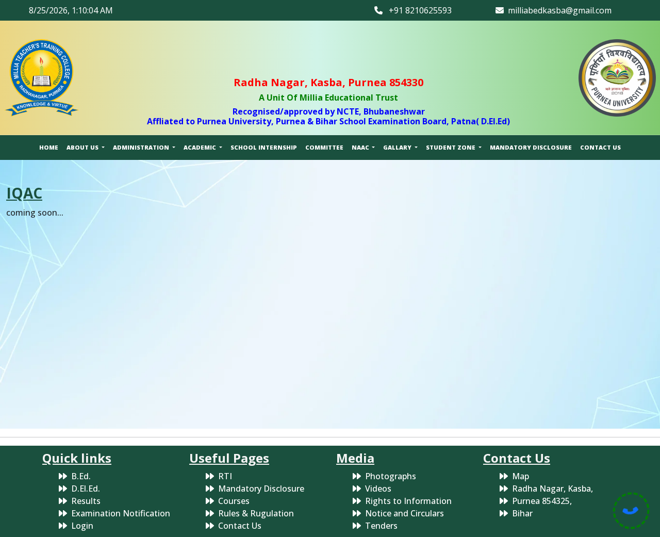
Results (86, 501)
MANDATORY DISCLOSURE (531, 147)
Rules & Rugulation (256, 513)
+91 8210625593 (417, 10)
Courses (234, 501)
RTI (225, 476)
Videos (378, 488)
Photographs (390, 476)
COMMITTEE (324, 147)
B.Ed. (81, 476)
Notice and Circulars (404, 513)
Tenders (381, 525)
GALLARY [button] (398, 147)
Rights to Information (408, 501)
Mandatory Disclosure (261, 488)
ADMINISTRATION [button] (142, 147)
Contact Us (239, 525)
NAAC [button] (361, 147)
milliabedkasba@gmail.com (558, 10)
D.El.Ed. (85, 488)
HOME (48, 147)
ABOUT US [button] (83, 147)
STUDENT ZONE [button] (451, 147)
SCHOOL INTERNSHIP (263, 147)
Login (82, 525)
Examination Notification (120, 513)
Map (520, 476)
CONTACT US (600, 147)
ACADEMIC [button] (201, 147)
